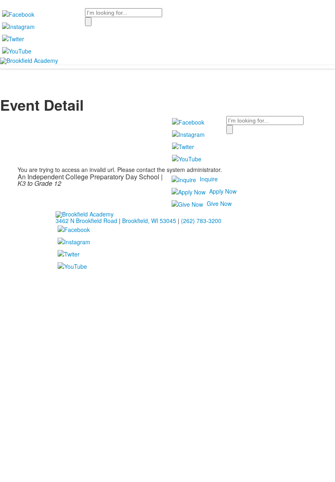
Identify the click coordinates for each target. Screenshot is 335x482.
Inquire (209, 179)
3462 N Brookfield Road (86, 220)
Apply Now (223, 191)
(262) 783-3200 (201, 220)
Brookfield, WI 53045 (149, 220)
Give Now (219, 203)
